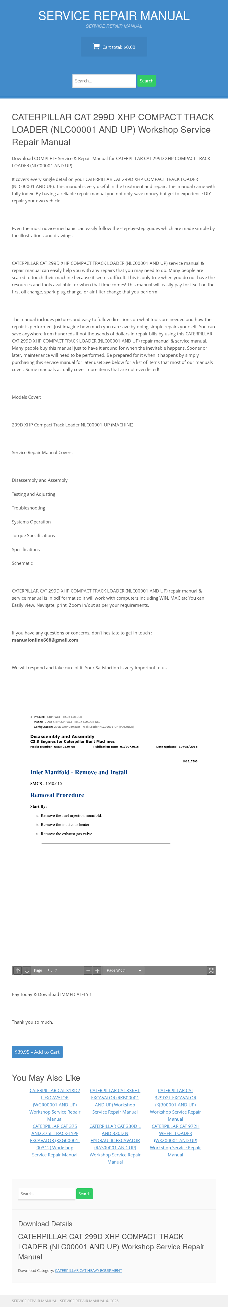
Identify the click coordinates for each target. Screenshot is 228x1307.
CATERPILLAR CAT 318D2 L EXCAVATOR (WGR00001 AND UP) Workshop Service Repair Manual (54, 1104)
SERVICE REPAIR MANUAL (114, 14)
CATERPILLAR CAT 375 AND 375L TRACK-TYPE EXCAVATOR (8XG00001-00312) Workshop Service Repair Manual (55, 1140)
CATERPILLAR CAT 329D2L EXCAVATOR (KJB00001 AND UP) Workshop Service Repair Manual (175, 1104)
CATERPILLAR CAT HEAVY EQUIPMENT (88, 1270)
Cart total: (118, 47)
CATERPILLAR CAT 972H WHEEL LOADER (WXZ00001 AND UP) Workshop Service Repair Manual (175, 1140)
